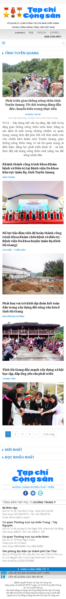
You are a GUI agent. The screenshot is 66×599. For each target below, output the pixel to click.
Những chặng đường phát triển (33, 487)
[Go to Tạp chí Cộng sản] (33, 12)
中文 (31, 32)
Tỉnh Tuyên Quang (22, 53)
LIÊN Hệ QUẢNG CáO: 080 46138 (25, 576)
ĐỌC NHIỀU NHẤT (19, 457)
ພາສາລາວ (20, 32)
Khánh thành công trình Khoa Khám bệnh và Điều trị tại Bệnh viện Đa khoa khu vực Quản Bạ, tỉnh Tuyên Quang (30, 168)
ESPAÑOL (55, 32)
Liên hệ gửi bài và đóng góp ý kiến (29, 572)
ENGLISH (41, 32)
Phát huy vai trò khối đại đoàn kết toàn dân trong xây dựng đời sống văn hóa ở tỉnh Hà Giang (31, 307)
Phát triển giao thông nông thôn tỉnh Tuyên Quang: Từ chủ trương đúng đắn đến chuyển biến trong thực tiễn (33, 105)
